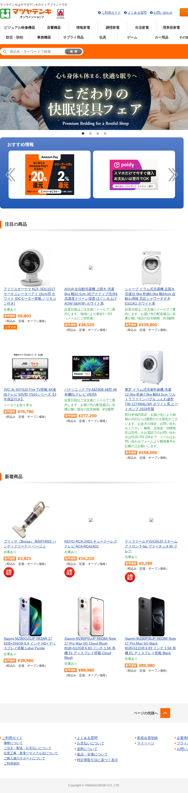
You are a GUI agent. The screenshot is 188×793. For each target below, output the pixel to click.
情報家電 (83, 27)
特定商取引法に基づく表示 (97, 760)
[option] (50, 175)
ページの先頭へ (146, 713)
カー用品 (161, 37)
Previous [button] (10, 98)
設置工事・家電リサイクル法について (31, 753)
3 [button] (97, 133)
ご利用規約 (12, 763)
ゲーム (132, 37)
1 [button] (83, 133)
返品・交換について (92, 754)
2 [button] (90, 133)
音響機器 (54, 27)
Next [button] (177, 98)
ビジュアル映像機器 (19, 27)
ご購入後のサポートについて (24, 758)
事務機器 (44, 37)
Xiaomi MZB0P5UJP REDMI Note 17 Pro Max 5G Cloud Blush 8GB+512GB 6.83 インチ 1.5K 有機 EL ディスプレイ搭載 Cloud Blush (90, 648)
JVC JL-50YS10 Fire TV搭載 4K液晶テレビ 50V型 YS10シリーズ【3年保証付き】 (30, 394)
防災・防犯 (14, 37)
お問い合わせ (163, 12)
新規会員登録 (147, 738)
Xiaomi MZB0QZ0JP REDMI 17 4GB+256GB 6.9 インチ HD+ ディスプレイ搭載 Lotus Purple (30, 643)
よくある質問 (137, 12)
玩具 (102, 37)
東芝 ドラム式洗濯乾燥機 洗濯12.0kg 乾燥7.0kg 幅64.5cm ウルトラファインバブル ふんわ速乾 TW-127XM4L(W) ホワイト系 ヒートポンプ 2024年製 (151, 399)
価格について (13, 743)
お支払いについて (90, 743)
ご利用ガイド (111, 12)
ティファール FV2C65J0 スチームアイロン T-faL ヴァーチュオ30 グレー (151, 546)
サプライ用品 (73, 37)
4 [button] (105, 133)
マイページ (145, 743)
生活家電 (142, 27)
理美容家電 (171, 27)
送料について (87, 749)
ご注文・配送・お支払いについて (27, 748)
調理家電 (112, 27)
